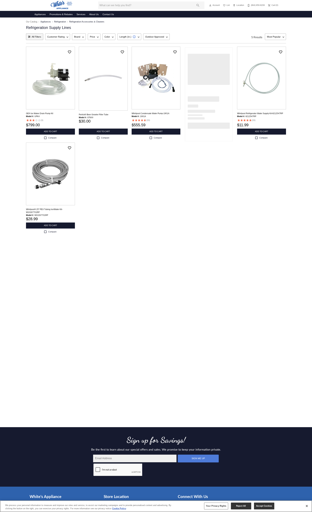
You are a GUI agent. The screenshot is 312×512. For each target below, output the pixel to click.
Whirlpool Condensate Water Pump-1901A (150, 113)
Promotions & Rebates (61, 14)
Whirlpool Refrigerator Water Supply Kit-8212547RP (260, 113)
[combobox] (57, 36)
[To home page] (61, 5)
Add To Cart (50, 131)
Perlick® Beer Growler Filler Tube (93, 114)
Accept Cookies (264, 506)
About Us (94, 14)
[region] (156, 506)
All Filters (36, 36)
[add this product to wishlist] (69, 52)
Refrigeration (60, 21)
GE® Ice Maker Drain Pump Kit (39, 113)
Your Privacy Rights (216, 506)
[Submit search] (198, 5)
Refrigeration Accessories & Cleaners (86, 21)
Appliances (40, 14)
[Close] (306, 506)
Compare (52, 138)
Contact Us (108, 14)
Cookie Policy (119, 508)
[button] (210, 5)
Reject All (241, 506)
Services (81, 14)
